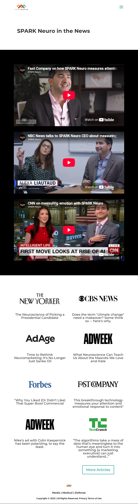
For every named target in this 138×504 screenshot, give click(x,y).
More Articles (98, 470)
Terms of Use (95, 498)
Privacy (83, 498)
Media (56, 492)
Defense (80, 492)
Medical (67, 492)
